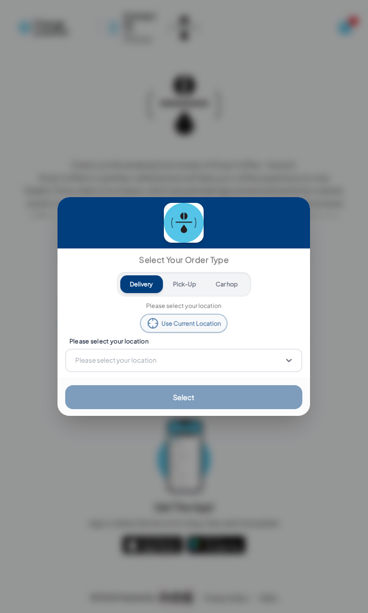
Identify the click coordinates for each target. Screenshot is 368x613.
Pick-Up (184, 284)
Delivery (141, 284)
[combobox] (76, 360)
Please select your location (109, 341)
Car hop (227, 284)
